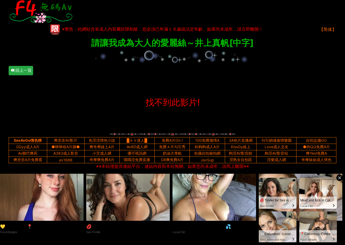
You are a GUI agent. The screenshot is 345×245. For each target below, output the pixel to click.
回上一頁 (23, 70)
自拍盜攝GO (316, 140)
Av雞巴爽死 (27, 153)
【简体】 (327, 29)
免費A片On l (172, 140)
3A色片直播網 (241, 140)
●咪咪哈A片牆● (65, 146)
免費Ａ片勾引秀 (172, 146)
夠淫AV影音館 (240, 153)
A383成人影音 (65, 153)
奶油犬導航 (172, 153)
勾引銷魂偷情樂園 (276, 140)
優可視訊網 (136, 153)
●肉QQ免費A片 (316, 146)
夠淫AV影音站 (276, 153)
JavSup (207, 160)
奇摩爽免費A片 (102, 159)
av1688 (66, 160)
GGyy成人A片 (28, 146)
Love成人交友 (276, 146)
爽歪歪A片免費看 (27, 159)
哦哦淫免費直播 (137, 159)
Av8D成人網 (137, 146)
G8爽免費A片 (172, 159)
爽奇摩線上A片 (102, 146)
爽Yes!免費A (316, 153)
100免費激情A (207, 140)
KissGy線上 (240, 146)
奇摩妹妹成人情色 (316, 159)
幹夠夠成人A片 (207, 146)
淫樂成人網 (276, 159)
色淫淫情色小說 (102, 140)
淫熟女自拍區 (240, 159)
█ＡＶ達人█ (137, 140)
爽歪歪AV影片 (65, 140)
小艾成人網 (101, 153)
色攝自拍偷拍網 (207, 153)
